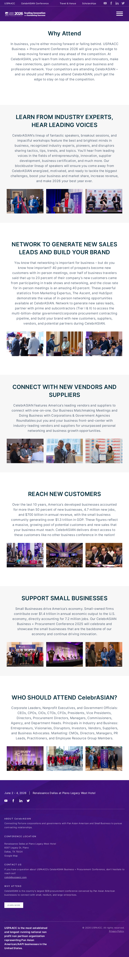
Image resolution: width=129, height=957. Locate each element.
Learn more (13, 905)
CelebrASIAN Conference (35, 3)
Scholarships (89, 3)
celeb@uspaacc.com (15, 877)
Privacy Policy (116, 931)
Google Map (11, 855)
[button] (119, 14)
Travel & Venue (68, 3)
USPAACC (9, 3)
